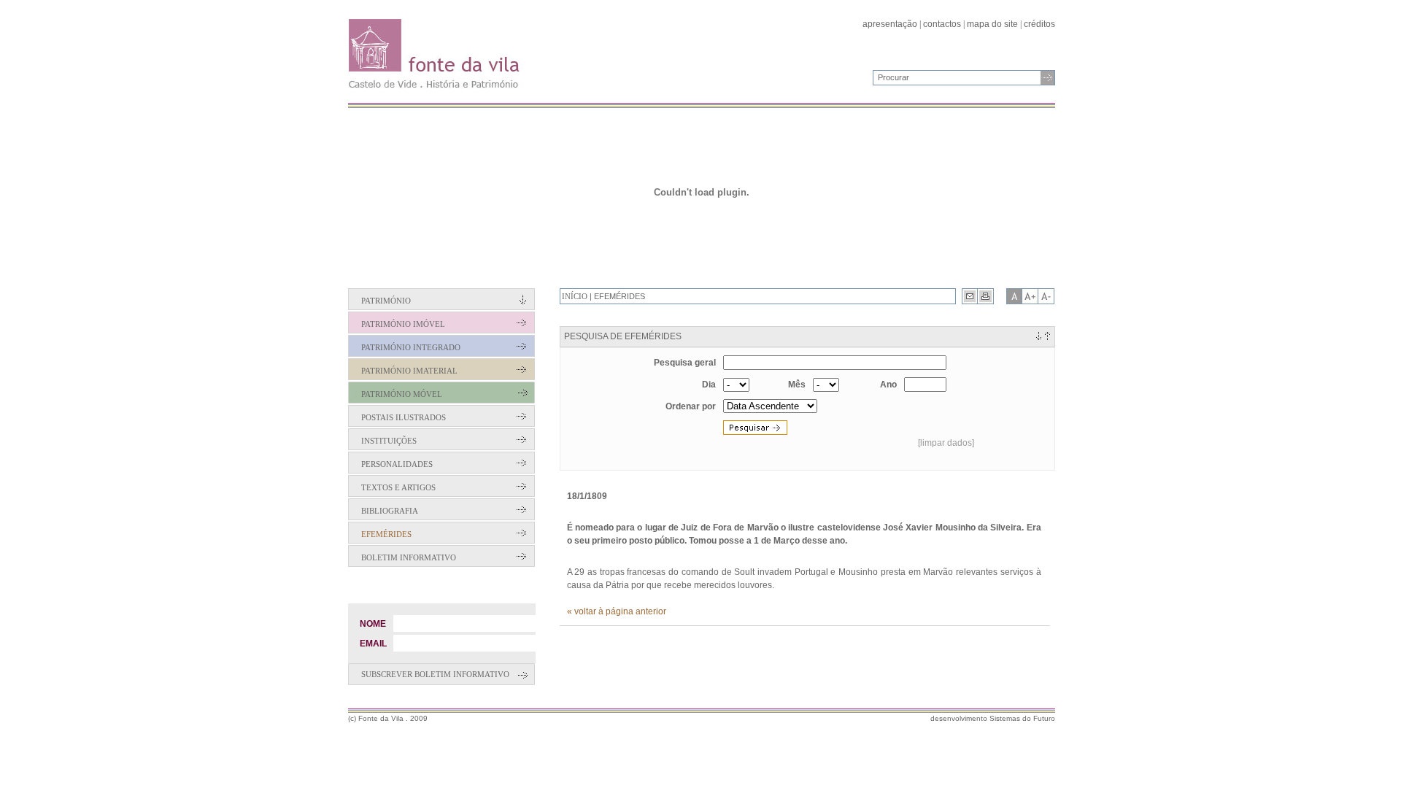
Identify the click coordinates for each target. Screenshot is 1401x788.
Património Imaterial (409, 370)
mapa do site (992, 24)
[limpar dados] (946, 443)
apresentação (889, 24)
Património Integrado (410, 347)
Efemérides (386, 534)
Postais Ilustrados (403, 417)
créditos (1039, 24)
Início (574, 296)
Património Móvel (401, 394)
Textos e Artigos (398, 487)
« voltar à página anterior (616, 611)
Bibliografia (389, 510)
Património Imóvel (403, 324)
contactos (942, 24)
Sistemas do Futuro (1022, 718)
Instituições (389, 440)
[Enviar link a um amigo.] (970, 296)
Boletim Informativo (408, 557)
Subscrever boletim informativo (435, 674)
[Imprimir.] (986, 296)
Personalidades (397, 464)
